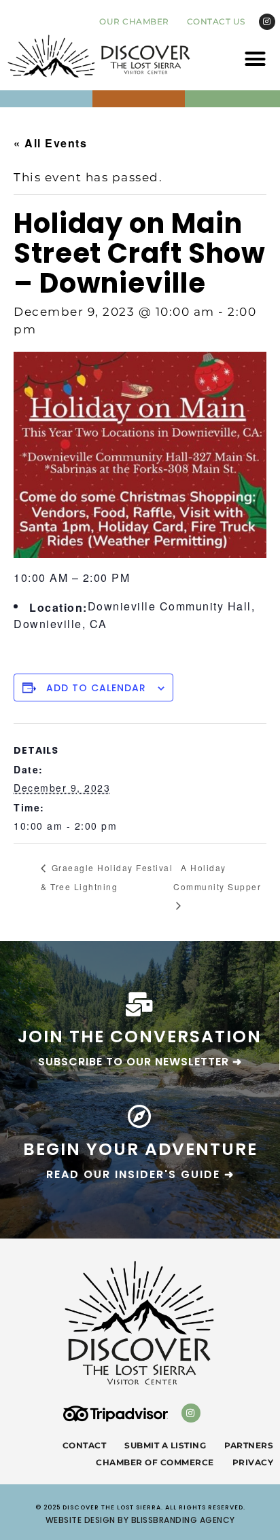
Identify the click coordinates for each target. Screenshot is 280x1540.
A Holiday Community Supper (217, 877)
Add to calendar (96, 688)
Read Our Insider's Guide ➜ (140, 1174)
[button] (256, 58)
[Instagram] (267, 22)
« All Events (50, 143)
